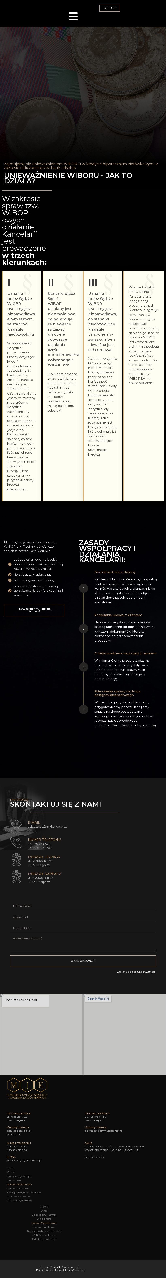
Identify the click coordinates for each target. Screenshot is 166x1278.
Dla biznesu (14, 1180)
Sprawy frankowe (17, 1188)
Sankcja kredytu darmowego (24, 1192)
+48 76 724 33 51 (39, 844)
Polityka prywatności (19, 1200)
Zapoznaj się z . (136, 971)
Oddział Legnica (44, 857)
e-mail (34, 823)
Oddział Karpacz (44, 874)
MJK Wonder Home (18, 1196)
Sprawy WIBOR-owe (19, 1184)
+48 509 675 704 (40, 848)
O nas (10, 1172)
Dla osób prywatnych (19, 1176)
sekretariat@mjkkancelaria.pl (48, 826)
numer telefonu (44, 840)
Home (10, 1168)
